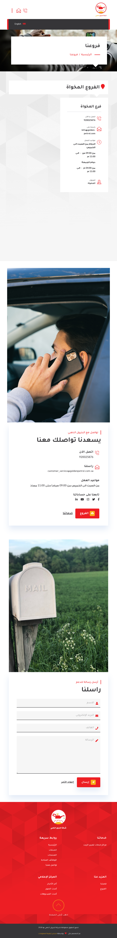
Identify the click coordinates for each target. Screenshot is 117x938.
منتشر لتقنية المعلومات (47, 934)
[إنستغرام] (86, 500)
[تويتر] (92, 500)
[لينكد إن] (75, 500)
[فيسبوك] (97, 500)
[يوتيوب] (81, 500)
